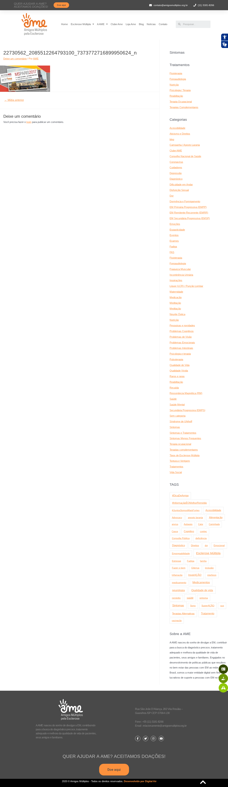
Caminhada (214, 524)
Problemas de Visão (181, 336)
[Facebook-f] (137, 738)
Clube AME (176, 150)
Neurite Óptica (177, 314)
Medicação (176, 297)
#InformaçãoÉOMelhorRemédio (189, 502)
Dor (172, 195)
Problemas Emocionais (182, 342)
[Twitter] (145, 738)
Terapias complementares (184, 449)
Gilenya (195, 568)
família (203, 561)
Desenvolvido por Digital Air (140, 781)
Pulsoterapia (176, 359)
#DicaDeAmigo (180, 495)
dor (206, 545)
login (28, 122)
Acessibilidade (177, 128)
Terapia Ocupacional (181, 101)
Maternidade (176, 291)
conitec (203, 531)
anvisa (175, 524)
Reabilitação (176, 95)
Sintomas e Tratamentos (183, 432)
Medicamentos (201, 582)
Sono (193, 605)
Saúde (173, 398)
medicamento (179, 582)
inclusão (209, 568)
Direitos (195, 545)
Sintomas (175, 427)
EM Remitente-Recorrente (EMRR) (189, 212)
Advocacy (177, 517)
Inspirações (176, 280)
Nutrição (174, 84)
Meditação (175, 302)
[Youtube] (161, 738)
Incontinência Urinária (181, 274)
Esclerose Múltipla (81, 24)
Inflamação (177, 575)
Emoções (175, 224)
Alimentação (215, 517)
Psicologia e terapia (180, 353)
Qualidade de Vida (179, 365)
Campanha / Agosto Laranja (185, 144)
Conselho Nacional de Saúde (185, 156)
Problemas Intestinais (181, 348)
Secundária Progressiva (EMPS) (187, 410)
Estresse (176, 561)
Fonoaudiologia (178, 79)
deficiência (201, 538)
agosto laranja (195, 517)
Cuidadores (176, 167)
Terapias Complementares (184, 107)
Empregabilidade (181, 553)
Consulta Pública (181, 538)
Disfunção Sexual (179, 190)
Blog (141, 24)
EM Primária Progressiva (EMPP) (188, 207)
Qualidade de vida (202, 590)
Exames (174, 240)
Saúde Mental (177, 404)
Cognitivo (189, 531)
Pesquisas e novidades (182, 325)
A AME (100, 24)
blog (172, 139)
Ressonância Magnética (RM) (186, 393)
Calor (200, 524)
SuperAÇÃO (207, 605)
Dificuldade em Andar (181, 184)
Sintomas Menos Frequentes (185, 438)
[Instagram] (153, 738)
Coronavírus (176, 162)
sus (222, 605)
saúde (190, 597)
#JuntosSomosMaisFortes (185, 510)
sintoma (203, 598)
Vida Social (176, 472)
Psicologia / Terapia (180, 90)
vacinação (177, 620)
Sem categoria (177, 415)
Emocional (219, 545)
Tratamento (207, 613)
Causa (175, 531)
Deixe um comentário (15, 58)
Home (64, 24)
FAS (172, 252)
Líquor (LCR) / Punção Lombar (186, 286)
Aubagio (188, 524)
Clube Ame (117, 24)
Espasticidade (177, 229)
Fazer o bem (178, 567)
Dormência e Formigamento (185, 201)
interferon (211, 575)
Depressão (176, 173)
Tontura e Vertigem (180, 460)
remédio (176, 598)
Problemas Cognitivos (182, 331)
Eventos (174, 235)
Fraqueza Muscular (180, 269)
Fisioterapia (176, 73)
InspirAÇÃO (194, 575)
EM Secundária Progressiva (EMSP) (190, 218)
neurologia (178, 590)
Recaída (174, 387)
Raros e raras (177, 376)
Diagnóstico (176, 178)
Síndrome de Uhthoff (181, 421)
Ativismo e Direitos (180, 133)
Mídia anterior (14, 100)
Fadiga (173, 246)
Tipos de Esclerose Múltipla (184, 455)
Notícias (151, 24)
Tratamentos (176, 466)
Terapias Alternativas (183, 613)
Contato (163, 24)
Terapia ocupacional (180, 444)
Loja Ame (131, 24)
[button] (61, 5)
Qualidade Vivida (179, 370)
